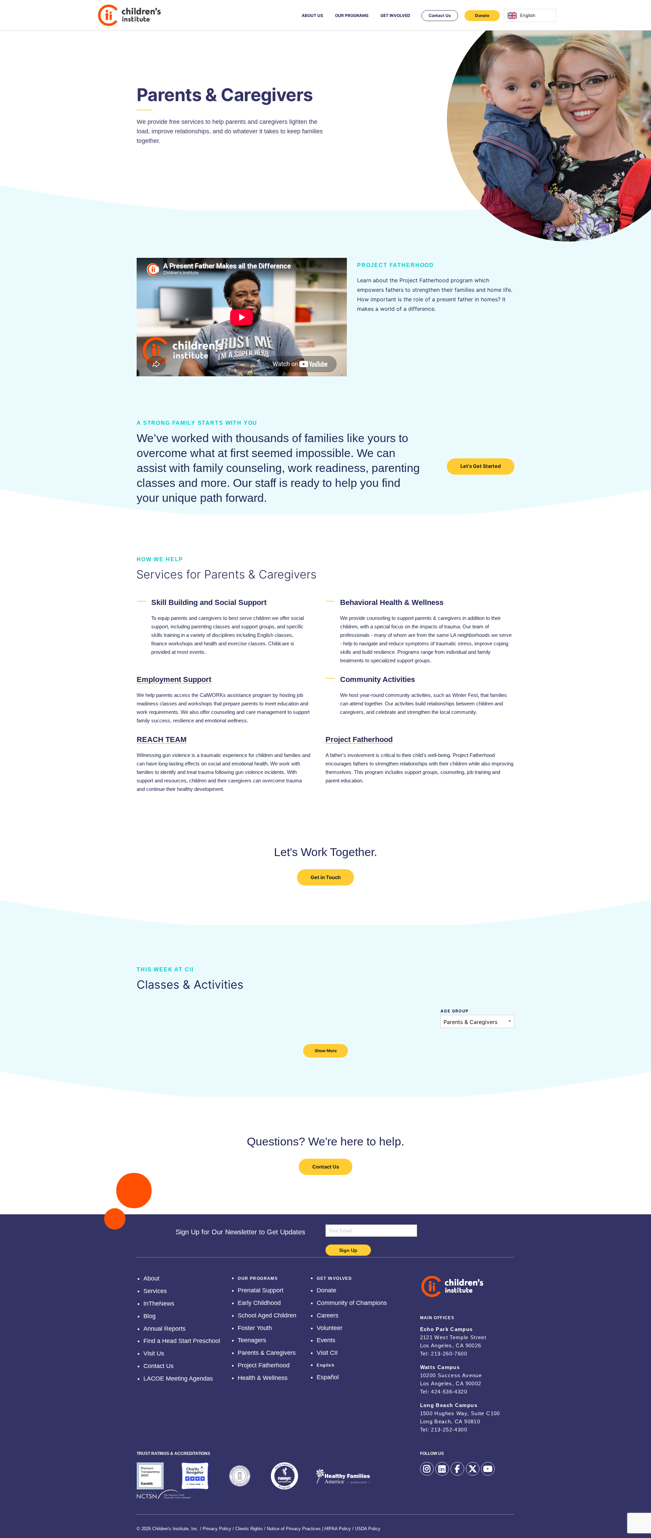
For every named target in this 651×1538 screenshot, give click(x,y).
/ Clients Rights (248, 1527)
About (151, 1277)
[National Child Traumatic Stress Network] (164, 1494)
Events (326, 1339)
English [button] (325, 1363)
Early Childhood (259, 1301)
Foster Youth (255, 1327)
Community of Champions (352, 1301)
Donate (482, 15)
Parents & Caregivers (267, 1351)
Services (155, 1290)
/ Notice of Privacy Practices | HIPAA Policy (307, 1527)
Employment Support (174, 679)
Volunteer (329, 1327)
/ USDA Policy (366, 1527)
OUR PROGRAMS (352, 15)
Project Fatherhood (359, 739)
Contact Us (440, 15)
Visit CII (327, 1351)
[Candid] (150, 1475)
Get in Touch (326, 877)
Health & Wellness (263, 1376)
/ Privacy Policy (215, 1527)
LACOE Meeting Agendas (178, 1377)
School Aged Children (267, 1314)
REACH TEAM (161, 739)
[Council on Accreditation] (239, 1475)
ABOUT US (312, 15)
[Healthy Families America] (343, 1475)
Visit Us (153, 1352)
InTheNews (158, 1302)
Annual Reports (164, 1327)
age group (454, 1010)
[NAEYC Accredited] (284, 1475)
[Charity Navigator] (195, 1475)
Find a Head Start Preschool (181, 1339)
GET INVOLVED (395, 15)
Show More (326, 1050)
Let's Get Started (480, 466)
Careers (327, 1314)
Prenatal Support (260, 1289)
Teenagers (252, 1339)
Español (328, 1376)
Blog (149, 1315)
